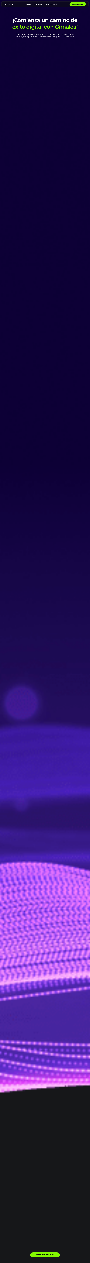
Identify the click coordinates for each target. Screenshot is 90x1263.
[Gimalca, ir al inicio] (8, 4)
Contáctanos (77, 4)
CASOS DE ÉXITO (51, 4)
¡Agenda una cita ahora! (45, 1255)
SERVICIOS (38, 4)
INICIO (28, 4)
